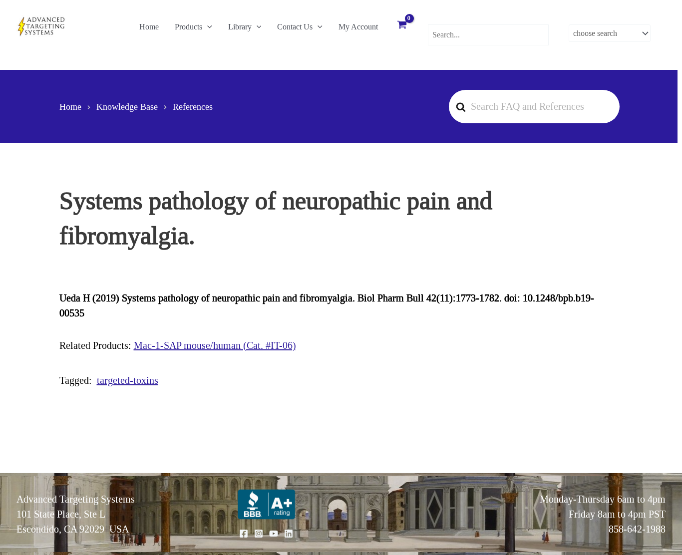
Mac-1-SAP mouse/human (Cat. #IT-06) (215, 345)
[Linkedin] (288, 533)
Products (188, 26)
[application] (207, 26)
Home (149, 26)
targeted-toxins (127, 380)
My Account (358, 26)
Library (240, 26)
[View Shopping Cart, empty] (402, 25)
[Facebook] (243, 533)
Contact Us (295, 26)
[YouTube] (273, 533)
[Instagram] (258, 533)
